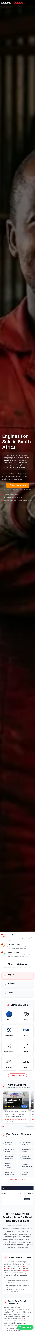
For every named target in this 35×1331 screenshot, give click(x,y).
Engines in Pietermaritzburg (27, 1165)
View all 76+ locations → (17, 1179)
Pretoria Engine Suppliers (26, 1143)
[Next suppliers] (30, 1109)
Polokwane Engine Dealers (26, 1157)
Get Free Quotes (19, 485)
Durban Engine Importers (9, 1150)
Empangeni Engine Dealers (9, 1173)
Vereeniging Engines (25, 1173)
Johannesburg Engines (26, 1150)
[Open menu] (32, 2)
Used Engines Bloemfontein (9, 1157)
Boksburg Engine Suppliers (8, 1165)
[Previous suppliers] (5, 1109)
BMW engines (24, 1270)
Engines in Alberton (8, 1143)
